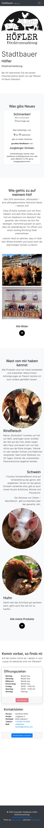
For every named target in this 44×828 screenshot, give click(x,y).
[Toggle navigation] (39, 3)
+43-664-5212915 (22, 722)
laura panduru (17, 820)
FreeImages (35, 820)
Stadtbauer (11, 3)
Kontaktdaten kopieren (22, 735)
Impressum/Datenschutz (22, 817)
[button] (22, 333)
